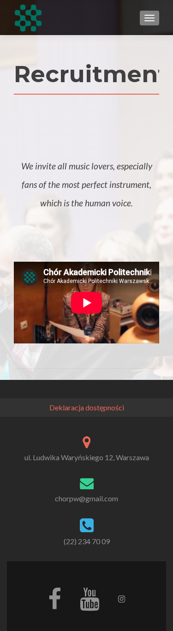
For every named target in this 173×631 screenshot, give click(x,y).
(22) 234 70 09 (87, 541)
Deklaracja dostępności (86, 407)
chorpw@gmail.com (86, 498)
